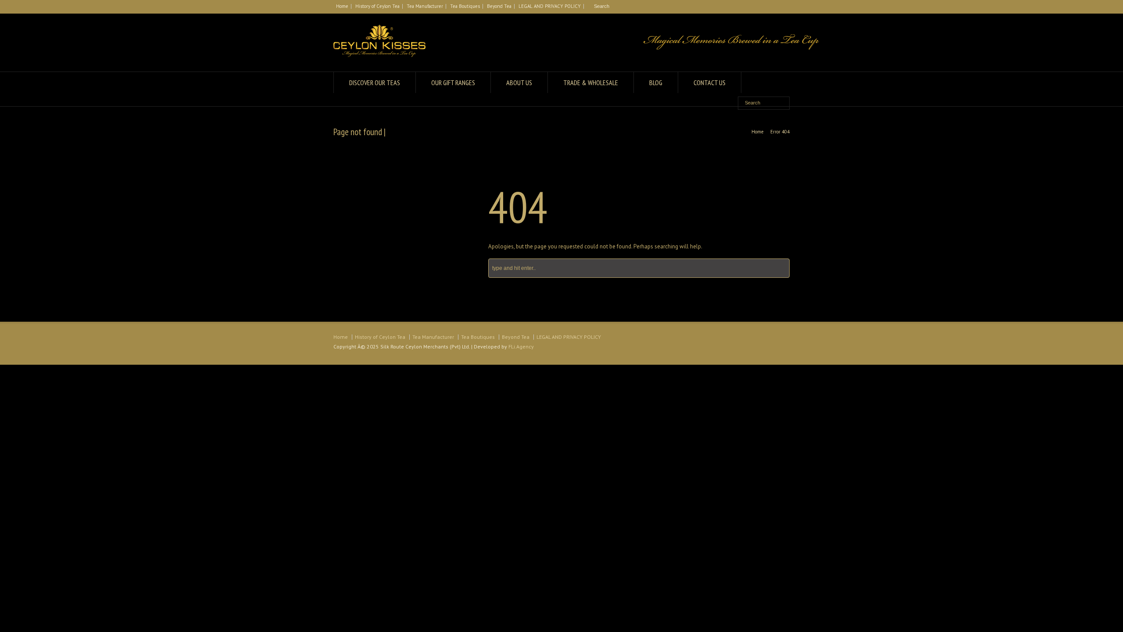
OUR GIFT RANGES (453, 82)
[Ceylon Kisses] (379, 55)
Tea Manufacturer (425, 6)
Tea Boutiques (465, 6)
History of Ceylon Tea (377, 6)
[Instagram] (785, 6)
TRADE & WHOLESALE (590, 82)
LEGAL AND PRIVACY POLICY (550, 6)
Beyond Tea (499, 6)
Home (342, 6)
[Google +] (774, 6)
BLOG (655, 82)
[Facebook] (764, 6)
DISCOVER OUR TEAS (374, 82)
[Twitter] (753, 6)
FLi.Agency (521, 346)
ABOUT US (519, 82)
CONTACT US (710, 82)
